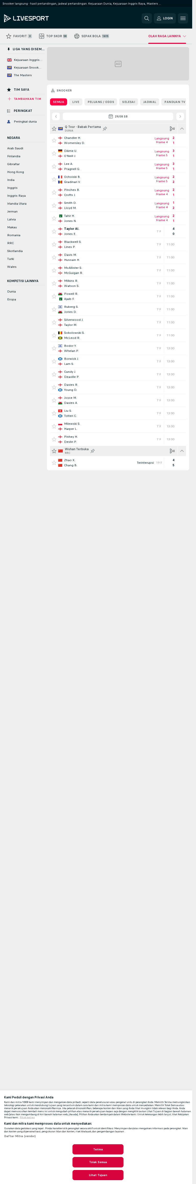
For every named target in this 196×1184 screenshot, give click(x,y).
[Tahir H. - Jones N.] (118, 218)
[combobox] (118, 116)
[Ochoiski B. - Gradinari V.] (118, 179)
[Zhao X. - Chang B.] (118, 462)
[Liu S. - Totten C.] (118, 413)
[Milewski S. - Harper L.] (118, 426)
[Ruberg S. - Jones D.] (118, 309)
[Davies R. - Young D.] (118, 387)
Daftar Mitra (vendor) (20, 1136)
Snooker (64, 90)
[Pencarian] (147, 18)
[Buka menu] (183, 18)
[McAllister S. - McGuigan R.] (118, 270)
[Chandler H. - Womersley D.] (118, 140)
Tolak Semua (98, 1162)
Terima (98, 1149)
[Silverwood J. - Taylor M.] (118, 322)
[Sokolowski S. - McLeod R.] (118, 335)
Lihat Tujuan (98, 1175)
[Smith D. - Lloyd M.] (118, 205)
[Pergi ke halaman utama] (39, 18)
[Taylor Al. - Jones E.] (118, 231)
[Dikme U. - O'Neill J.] (118, 153)
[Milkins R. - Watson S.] (118, 283)
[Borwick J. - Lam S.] (118, 361)
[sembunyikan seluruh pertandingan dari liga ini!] (182, 129)
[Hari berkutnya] (180, 116)
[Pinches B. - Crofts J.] (118, 192)
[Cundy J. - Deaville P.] (118, 374)
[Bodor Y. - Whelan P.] (118, 348)
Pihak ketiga (27, 1117)
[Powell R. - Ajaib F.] (118, 296)
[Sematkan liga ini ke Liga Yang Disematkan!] (105, 129)
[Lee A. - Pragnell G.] (118, 166)
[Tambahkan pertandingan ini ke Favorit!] (54, 140)
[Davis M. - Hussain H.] (118, 257)
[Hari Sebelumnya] (56, 116)
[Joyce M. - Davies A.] (118, 400)
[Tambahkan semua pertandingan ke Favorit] (54, 129)
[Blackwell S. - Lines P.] (118, 244)
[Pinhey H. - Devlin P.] (118, 439)
